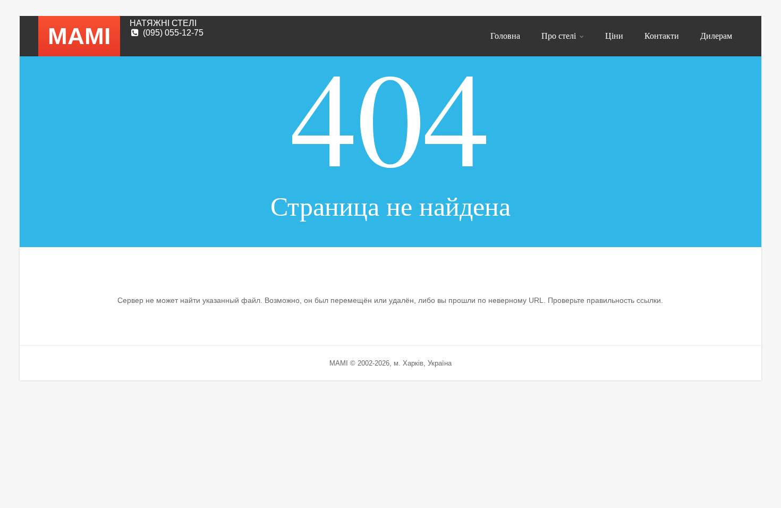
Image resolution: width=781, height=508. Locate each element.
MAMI (79, 36)
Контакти (661, 35)
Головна (505, 35)
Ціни (614, 35)
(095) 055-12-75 (173, 32)
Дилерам (716, 35)
